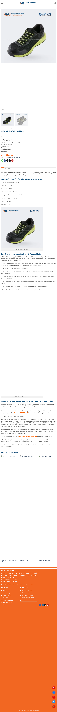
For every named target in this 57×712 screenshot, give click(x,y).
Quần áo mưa (6, 597)
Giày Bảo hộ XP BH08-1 (44, 560)
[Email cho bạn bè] (10, 160)
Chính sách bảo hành (26, 593)
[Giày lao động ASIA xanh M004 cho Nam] (9, 507)
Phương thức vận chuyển (27, 597)
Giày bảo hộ (11, 129)
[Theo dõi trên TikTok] (45, 605)
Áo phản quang (6, 595)
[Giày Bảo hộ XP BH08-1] (47, 507)
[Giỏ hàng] (55, 3)
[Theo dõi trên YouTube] (48, 605)
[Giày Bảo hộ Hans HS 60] (28, 507)
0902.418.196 (10, 577)
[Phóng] (3, 110)
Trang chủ (4, 129)
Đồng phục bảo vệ (7, 602)
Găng (4, 605)
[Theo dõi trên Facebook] (40, 605)
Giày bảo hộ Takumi (20, 129)
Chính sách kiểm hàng (27, 595)
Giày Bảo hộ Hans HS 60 (25, 560)
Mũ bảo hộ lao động (8, 600)
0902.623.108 (6, 579)
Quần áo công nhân (8, 593)
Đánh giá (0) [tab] (8, 168)
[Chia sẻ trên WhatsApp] (2, 160)
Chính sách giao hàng (27, 590)
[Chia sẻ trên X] (7, 160)
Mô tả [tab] (2, 168)
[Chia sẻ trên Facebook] (5, 160)
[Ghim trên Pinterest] (12, 160)
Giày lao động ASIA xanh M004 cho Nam (9, 561)
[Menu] (2, 3)
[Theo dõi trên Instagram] (43, 605)
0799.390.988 (6, 582)
